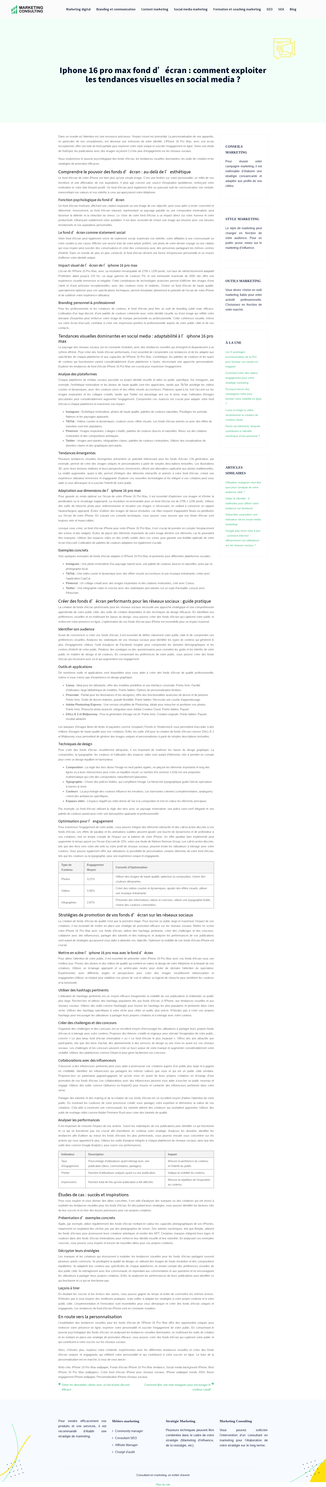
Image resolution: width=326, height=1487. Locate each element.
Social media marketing (191, 9)
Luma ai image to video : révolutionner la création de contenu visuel (241, 415)
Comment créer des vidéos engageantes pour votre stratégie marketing (241, 377)
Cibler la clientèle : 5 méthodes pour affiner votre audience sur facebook (242, 503)
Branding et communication (115, 9)
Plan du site (163, 1484)
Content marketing (154, 9)
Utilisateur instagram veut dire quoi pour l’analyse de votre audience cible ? (243, 487)
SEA (281, 9)
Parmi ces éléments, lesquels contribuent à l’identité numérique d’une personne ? (242, 431)
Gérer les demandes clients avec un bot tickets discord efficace (95, 1387)
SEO (270, 9)
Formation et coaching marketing (237, 9)
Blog (293, 9)
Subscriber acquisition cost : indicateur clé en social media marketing (243, 519)
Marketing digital (78, 9)
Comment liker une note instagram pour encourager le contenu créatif (177, 1387)
